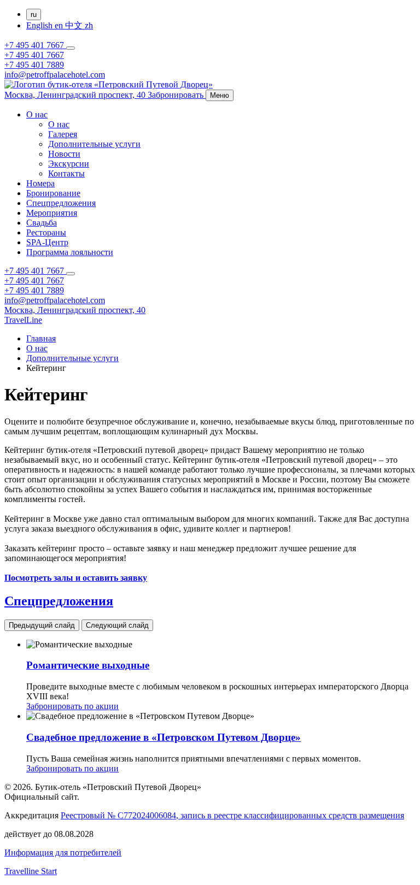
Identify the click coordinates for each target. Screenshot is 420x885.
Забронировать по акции (72, 706)
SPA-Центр (47, 242)
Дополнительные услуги (94, 144)
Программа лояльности (69, 252)
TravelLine (23, 319)
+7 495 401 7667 (35, 45)
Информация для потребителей (62, 852)
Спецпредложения (61, 203)
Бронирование (53, 193)
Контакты (66, 173)
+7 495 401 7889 (34, 64)
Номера (40, 183)
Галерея (62, 134)
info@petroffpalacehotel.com (54, 74)
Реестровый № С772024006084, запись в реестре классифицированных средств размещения (232, 815)
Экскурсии (68, 163)
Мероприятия (51, 212)
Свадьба (41, 222)
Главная (41, 338)
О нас (37, 114)
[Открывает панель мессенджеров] (70, 48)
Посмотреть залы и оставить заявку (75, 577)
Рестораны (46, 232)
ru (34, 14)
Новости (64, 153)
